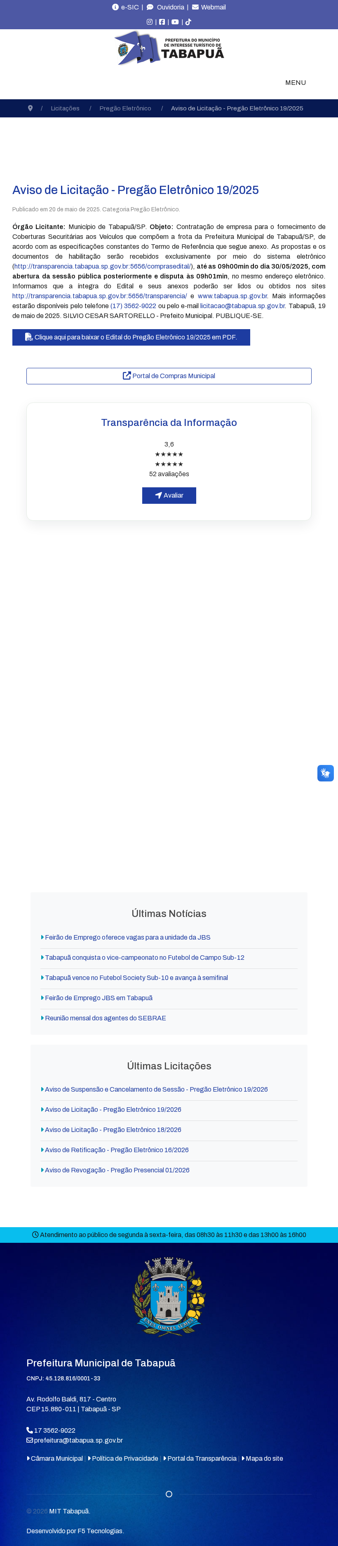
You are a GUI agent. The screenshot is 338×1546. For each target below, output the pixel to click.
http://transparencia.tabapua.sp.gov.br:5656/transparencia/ (99, 295)
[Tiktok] (188, 22)
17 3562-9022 (54, 1430)
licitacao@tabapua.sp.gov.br (242, 305)
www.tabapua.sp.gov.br (232, 295)
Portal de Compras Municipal (173, 375)
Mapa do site (263, 1458)
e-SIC (129, 7)
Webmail (212, 7)
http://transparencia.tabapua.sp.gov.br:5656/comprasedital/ (102, 266)
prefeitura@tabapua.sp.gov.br (78, 1440)
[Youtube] (175, 22)
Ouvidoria (168, 7)
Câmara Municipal (56, 1458)
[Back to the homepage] (169, 47)
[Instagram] (150, 22)
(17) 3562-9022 (133, 305)
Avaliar (172, 495)
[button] (169, 564)
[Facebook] (162, 22)
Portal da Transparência (201, 1458)
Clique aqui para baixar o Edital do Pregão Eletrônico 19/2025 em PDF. (135, 337)
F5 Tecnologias (99, 1530)
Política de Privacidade (124, 1458)
